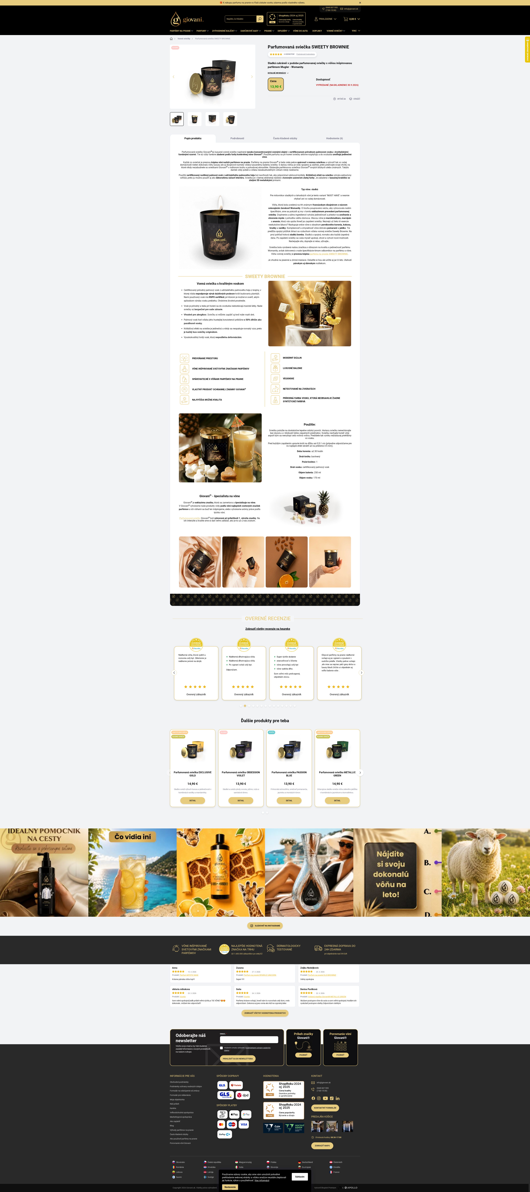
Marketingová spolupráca (181, 1117)
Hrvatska (211, 1167)
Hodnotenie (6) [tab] (334, 138)
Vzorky (183, 997)
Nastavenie (230, 1187)
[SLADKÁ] (241, 749)
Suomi (178, 1177)
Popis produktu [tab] (192, 138)
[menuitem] (182, 31)
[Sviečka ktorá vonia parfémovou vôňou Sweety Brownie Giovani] (330, 562)
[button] (241, 706)
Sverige (211, 1177)
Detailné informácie (277, 73)
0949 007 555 (323, 1089)
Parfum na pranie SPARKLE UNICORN (260, 975)
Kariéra (173, 1108)
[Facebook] (313, 1098)
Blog (172, 1126)
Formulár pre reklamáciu (180, 1095)
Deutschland (307, 1162)
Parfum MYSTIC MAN (189, 975)
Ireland (305, 1172)
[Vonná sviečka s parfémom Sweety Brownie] (200, 562)
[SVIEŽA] (289, 749)
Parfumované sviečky (189, 518)
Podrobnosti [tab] (237, 138)
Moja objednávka (177, 1099)
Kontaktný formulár (325, 1108)
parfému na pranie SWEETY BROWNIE (329, 254)
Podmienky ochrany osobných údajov (186, 1086)
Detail (193, 800)
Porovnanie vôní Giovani (180, 1143)
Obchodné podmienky (179, 1082)
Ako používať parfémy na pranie (183, 1139)
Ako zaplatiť (175, 1121)
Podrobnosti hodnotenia (305, 54)
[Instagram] (319, 1098)
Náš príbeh (174, 1104)
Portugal (305, 1177)
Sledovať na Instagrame (267, 926)
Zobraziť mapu (322, 1146)
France (336, 1172)
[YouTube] (325, 1098)
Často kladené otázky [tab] (285, 138)
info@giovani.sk (324, 1082)
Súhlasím (299, 1176)
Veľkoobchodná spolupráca (182, 1112)
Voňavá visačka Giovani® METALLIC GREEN (327, 997)
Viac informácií (262, 1180)
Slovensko (180, 1162)
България (306, 1167)
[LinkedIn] (338, 1098)
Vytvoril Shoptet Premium (325, 1188)
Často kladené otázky (179, 1134)
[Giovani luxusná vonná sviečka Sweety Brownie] (287, 562)
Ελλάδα (336, 1167)
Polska (273, 1162)
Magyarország (245, 1162)
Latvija (210, 1172)
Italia (241, 1167)
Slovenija (274, 1167)
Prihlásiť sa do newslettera (238, 1059)
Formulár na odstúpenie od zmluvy (184, 1091)
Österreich (337, 1162)
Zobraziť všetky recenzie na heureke (267, 628)
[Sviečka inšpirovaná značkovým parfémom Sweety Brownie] (243, 562)
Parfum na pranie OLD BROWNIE (322, 975)
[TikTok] (332, 1098)
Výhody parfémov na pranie (182, 1130)
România (180, 1167)
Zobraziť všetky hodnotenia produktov (265, 1013)
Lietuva (179, 1172)
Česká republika (214, 1162)
